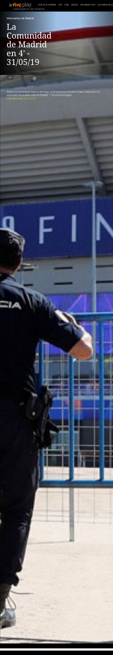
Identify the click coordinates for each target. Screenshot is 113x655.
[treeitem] (47, 5)
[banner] (25, 5)
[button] (10, 5)
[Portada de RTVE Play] (22, 5)
